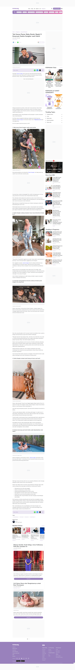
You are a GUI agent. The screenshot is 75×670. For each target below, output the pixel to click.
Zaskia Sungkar (20, 73)
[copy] (43, 70)
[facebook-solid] (37, 70)
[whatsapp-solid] (35, 70)
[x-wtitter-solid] (40, 70)
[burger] (61, 8)
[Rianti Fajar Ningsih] (14, 522)
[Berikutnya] (44, 531)
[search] (51, 8)
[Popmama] (16, 8)
